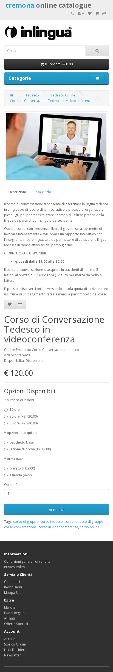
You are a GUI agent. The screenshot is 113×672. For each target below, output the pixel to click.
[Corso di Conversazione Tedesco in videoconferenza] (56, 146)
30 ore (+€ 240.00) (24, 423)
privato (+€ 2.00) (22, 468)
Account (10, 638)
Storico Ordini (15, 644)
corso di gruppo (26, 521)
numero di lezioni (20, 400)
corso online (89, 527)
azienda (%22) (21, 475)
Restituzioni (13, 587)
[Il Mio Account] (81, 13)
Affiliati (9, 618)
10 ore (15, 409)
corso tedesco (51, 521)
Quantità (11, 484)
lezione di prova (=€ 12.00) (30, 449)
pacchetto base (22, 442)
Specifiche (44, 192)
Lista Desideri (14, 649)
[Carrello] (97, 13)
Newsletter (12, 655)
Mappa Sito (13, 592)
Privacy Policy (14, 567)
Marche (10, 607)
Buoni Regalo (14, 613)
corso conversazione (20, 527)
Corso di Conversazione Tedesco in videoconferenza (51, 100)
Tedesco (32, 95)
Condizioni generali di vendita (27, 561)
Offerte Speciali (16, 623)
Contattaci (12, 581)
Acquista (56, 509)
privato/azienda (19, 458)
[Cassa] (104, 13)
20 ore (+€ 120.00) (24, 416)
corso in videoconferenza (58, 527)
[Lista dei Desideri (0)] (90, 13)
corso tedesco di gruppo (83, 521)
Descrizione (18, 192)
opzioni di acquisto (22, 432)
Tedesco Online (63, 95)
